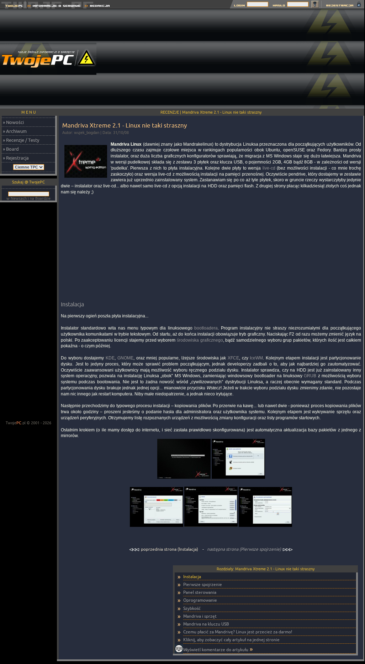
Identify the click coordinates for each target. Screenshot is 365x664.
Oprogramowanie (200, 600)
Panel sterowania (199, 592)
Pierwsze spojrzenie (202, 584)
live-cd (269, 168)
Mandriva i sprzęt (200, 616)
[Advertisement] (236, 59)
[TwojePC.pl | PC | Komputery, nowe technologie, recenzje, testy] (12, 7)
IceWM (256, 358)
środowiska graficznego (200, 340)
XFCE (233, 358)
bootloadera (206, 328)
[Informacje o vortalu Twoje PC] (54, 7)
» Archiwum (15, 131)
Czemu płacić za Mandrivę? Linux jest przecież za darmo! (237, 631)
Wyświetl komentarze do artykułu (215, 649)
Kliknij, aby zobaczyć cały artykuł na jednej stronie (231, 639)
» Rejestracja (16, 157)
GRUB (310, 375)
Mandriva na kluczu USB (206, 624)
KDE (110, 358)
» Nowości (13, 122)
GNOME (125, 358)
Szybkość (192, 608)
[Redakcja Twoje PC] (97, 7)
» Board (11, 148)
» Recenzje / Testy (21, 140)
